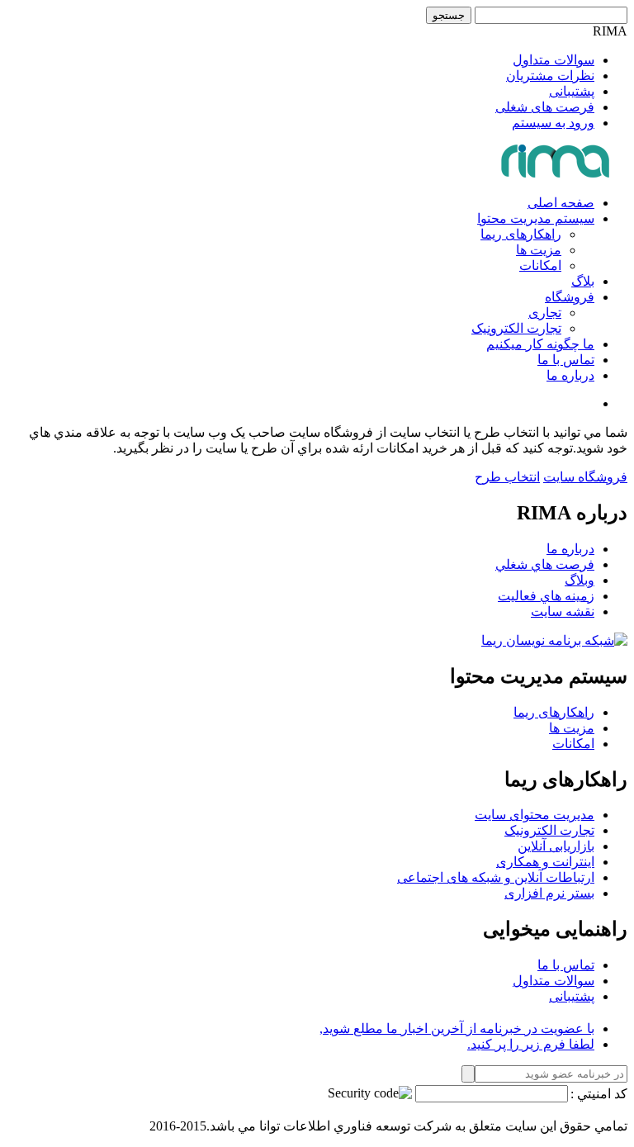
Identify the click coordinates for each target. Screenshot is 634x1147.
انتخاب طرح (507, 477)
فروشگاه (569, 297)
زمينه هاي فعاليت (546, 596)
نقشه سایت (562, 611)
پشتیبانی (571, 91)
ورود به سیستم (553, 123)
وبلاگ (579, 580)
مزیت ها (538, 250)
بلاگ (582, 281)
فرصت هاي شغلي (544, 564)
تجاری (544, 313)
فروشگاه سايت (585, 477)
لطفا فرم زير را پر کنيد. (530, 1044)
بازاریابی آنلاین (556, 846)
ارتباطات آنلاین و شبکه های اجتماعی (495, 877)
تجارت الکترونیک (516, 328)
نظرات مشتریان (550, 76)
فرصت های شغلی (544, 107)
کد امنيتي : (598, 1094)
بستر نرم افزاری (549, 893)
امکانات (540, 265)
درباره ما (570, 375)
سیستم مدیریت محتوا (535, 218)
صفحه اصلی (561, 203)
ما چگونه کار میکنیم (540, 344)
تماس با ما (565, 360)
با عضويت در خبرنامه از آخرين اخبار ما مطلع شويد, (456, 1028)
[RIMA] (556, 174)
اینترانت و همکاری (545, 862)
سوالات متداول (553, 60)
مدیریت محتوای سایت (534, 815)
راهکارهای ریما (520, 234)
